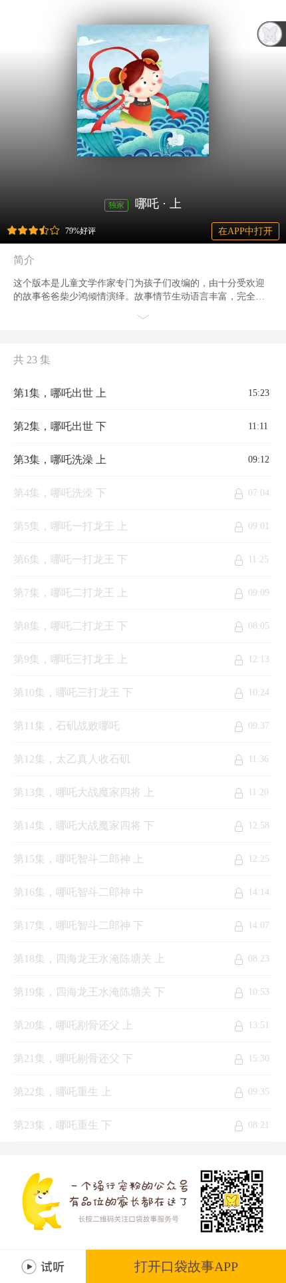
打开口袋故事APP (186, 1266)
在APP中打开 (245, 231)
